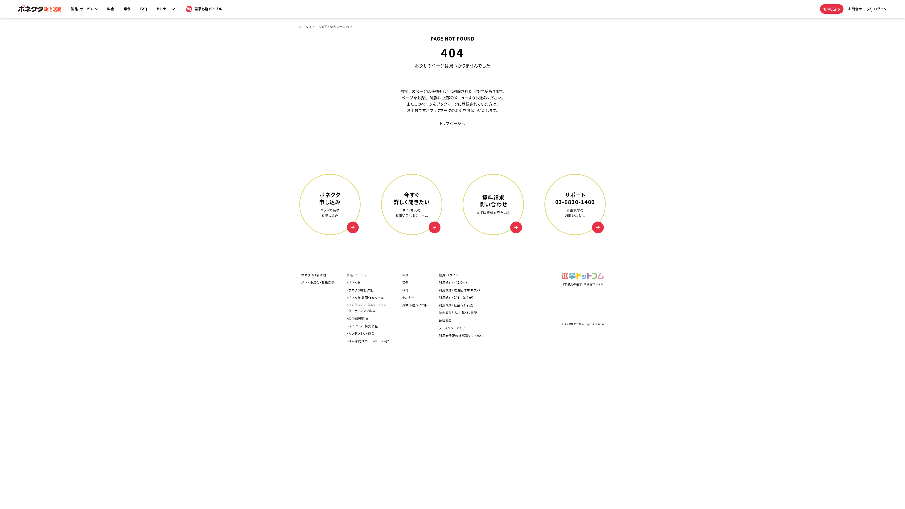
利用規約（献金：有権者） (456, 297)
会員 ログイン (448, 275)
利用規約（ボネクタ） (453, 282)
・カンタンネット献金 (360, 333)
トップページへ (452, 123)
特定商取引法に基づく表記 (458, 312)
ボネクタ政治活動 (313, 275)
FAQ (143, 8)
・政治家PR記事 (357, 318)
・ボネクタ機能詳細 (359, 290)
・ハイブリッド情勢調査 (362, 326)
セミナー (408, 297)
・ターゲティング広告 (361, 310)
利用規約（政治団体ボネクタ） (460, 290)
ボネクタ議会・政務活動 (318, 282)
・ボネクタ (353, 282)
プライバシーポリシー (454, 328)
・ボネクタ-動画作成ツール (365, 297)
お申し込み (831, 9)
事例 (127, 8)
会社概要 (445, 320)
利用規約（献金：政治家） (456, 305)
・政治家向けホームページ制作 (368, 341)
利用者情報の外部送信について (461, 335)
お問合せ (855, 8)
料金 (110, 8)
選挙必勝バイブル (414, 305)
